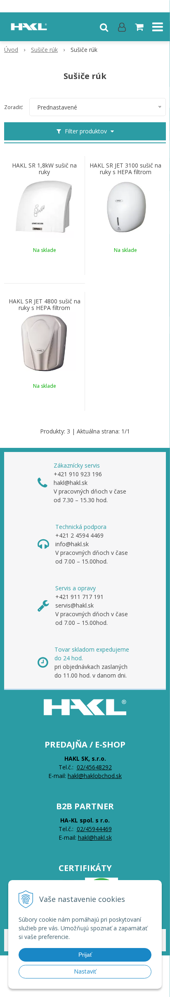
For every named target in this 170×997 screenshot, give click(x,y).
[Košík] (139, 27)
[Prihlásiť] (122, 27)
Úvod (11, 50)
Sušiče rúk (44, 50)
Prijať (85, 954)
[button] (104, 27)
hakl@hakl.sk (95, 837)
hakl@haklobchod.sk (95, 776)
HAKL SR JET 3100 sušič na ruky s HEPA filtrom (125, 168)
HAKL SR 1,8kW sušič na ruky (44, 168)
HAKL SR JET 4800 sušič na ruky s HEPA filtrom (44, 304)
